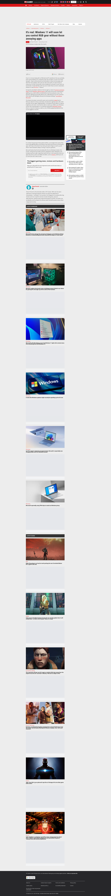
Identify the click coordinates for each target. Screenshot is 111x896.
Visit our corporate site (72, 873)
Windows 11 (48, 28)
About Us (28, 882)
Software (28, 28)
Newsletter (74, 5)
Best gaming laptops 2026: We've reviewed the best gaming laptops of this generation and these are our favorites (76, 155)
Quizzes (80, 24)
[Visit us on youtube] (63, 2)
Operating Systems (35, 28)
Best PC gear (51, 24)
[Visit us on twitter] (59, 2)
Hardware (36, 5)
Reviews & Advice (55, 5)
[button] (86, 2)
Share (29, 74)
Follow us (55, 74)
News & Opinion (45, 5)
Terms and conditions (60, 882)
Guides (63, 5)
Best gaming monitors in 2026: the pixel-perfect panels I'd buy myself (76, 177)
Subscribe (73, 1)
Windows (42, 28)
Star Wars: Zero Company (63, 24)
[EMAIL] (33, 188)
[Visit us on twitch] (65, 2)
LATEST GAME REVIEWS (80, 137)
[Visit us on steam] (55, 2)
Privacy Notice (32, 175)
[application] (45, 126)
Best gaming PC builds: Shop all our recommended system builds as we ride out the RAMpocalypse (76, 169)
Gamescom (36, 24)
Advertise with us (44, 885)
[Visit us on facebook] (57, 2)
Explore (81, 5)
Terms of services (43, 174)
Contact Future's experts (46, 882)
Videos (68, 5)
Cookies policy (29, 885)
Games (30, 5)
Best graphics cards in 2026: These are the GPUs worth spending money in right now (76, 163)
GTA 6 (43, 24)
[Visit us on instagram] (61, 2)
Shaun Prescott (34, 41)
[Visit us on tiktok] (69, 2)
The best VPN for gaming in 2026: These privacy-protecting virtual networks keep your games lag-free (76, 146)
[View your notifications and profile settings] (83, 2)
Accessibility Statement (60, 885)
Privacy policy (73, 882)
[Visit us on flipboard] (67, 2)
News (27, 42)
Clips (74, 24)
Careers (71, 885)
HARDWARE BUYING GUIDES (71, 137)
